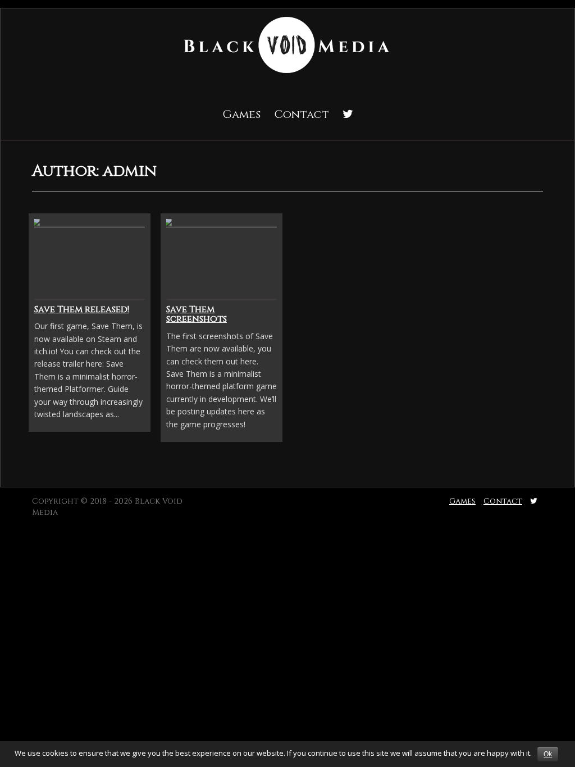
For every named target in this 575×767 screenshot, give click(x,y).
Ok (548, 754)
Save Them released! (81, 309)
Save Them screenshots (196, 314)
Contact (301, 114)
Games (241, 114)
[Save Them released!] (89, 258)
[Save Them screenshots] (221, 258)
